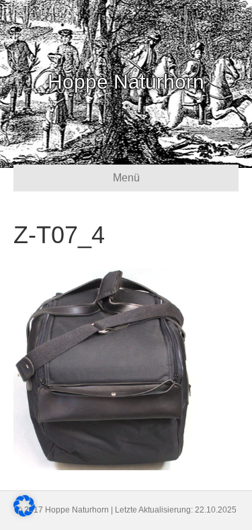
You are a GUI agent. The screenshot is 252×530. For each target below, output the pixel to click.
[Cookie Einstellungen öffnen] (24, 513)
